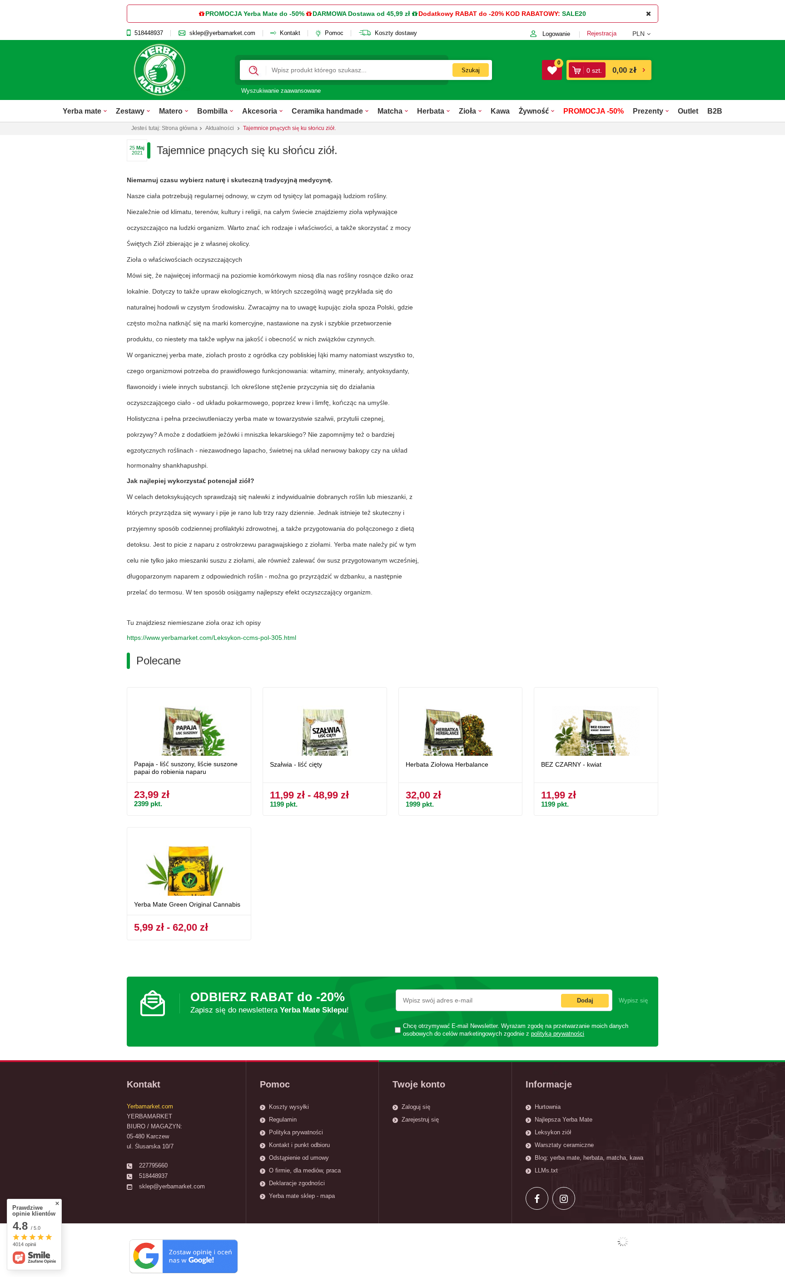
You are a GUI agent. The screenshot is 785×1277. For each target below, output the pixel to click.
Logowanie (556, 33)
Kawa (500, 111)
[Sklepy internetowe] (622, 1241)
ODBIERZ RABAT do (269, 1002)
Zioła (467, 111)
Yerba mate (82, 111)
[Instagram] (563, 1198)
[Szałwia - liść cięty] (325, 725)
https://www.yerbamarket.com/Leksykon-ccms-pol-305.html (211, 637)
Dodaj (585, 1000)
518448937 (148, 33)
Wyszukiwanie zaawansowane (281, 90)
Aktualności (219, 128)
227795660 (153, 1165)
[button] (645, 33)
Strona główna (180, 128)
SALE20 (574, 13)
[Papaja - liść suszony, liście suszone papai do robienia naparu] (189, 725)
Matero (171, 111)
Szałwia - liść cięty (296, 764)
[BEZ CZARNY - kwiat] (596, 725)
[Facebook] (537, 1198)
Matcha (390, 111)
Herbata (430, 111)
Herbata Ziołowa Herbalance (447, 764)
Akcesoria (259, 111)
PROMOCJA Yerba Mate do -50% (254, 13)
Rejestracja (601, 33)
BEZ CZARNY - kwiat (571, 764)
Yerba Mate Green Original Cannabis (187, 904)
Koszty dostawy (396, 33)
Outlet (688, 111)
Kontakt (290, 33)
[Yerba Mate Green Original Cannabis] (189, 865)
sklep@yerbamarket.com (222, 33)
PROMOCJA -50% (593, 111)
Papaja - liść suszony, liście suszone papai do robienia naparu (186, 767)
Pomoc (334, 33)
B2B (714, 111)
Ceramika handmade (327, 111)
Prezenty (648, 111)
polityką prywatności (557, 1034)
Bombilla (212, 111)
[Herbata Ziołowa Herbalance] (461, 725)
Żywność (534, 111)
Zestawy (130, 111)
